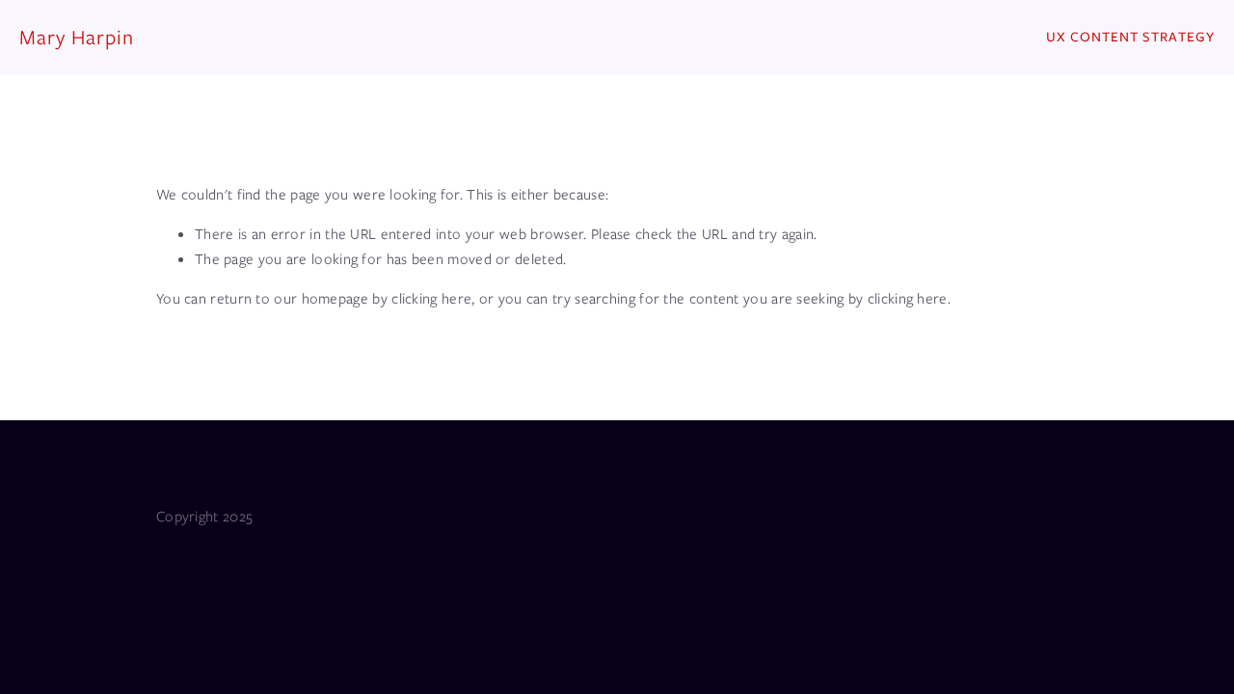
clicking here (431, 298)
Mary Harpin (76, 37)
